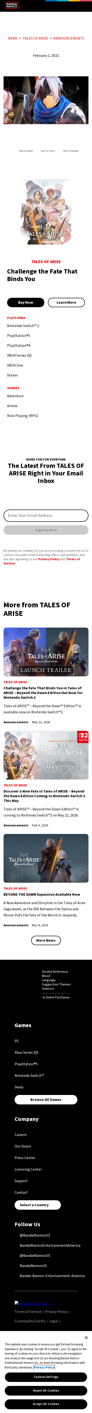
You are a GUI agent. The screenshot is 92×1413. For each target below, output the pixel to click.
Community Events (30, 1321)
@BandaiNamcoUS (34, 1235)
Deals (19, 1087)
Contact (21, 1192)
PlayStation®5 (26, 1064)
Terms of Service (28, 1311)
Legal (53, 1321)
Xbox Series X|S (26, 1052)
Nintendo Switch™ (29, 1075)
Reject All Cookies (46, 1390)
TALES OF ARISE (35, 38)
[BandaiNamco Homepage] (33, 1303)
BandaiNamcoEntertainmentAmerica (49, 1245)
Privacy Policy (49, 559)
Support (21, 1181)
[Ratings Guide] (30, 984)
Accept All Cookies (46, 1404)
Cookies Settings (46, 1377)
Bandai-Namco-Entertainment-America (52, 1275)
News (13, 38)
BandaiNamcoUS (33, 1265)
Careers (21, 1134)
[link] (46, 676)
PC (17, 1041)
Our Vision (23, 1146)
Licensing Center (28, 1169)
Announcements (68, 38)
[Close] (86, 1337)
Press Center (25, 1157)
